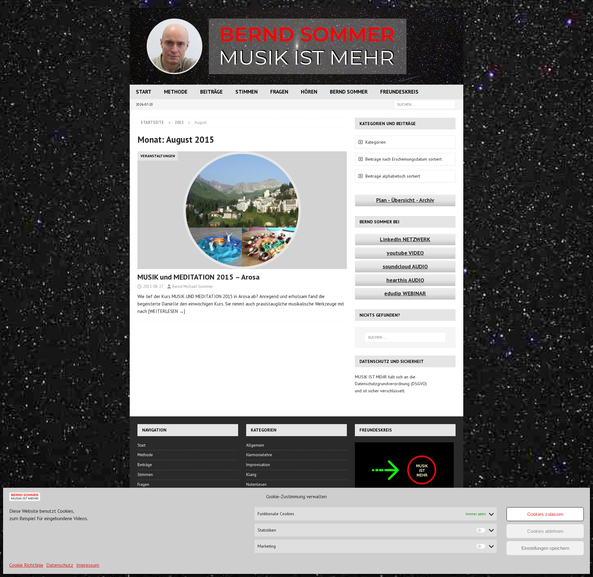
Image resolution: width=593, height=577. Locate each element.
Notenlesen (256, 484)
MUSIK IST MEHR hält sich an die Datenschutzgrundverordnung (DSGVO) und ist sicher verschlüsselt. (391, 384)
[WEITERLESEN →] (166, 311)
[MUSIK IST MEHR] (296, 81)
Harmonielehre (259, 454)
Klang (251, 474)
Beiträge (211, 91)
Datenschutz (59, 565)
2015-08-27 (153, 286)
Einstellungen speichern (545, 548)
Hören (309, 91)
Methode (175, 91)
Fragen (279, 91)
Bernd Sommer (349, 91)
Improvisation (258, 464)
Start (143, 91)
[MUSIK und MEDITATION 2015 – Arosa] (242, 210)
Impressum (87, 565)
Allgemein (255, 445)
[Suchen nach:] (425, 104)
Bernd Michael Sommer (192, 286)
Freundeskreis (399, 91)
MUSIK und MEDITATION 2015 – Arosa (198, 277)
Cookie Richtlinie (26, 565)
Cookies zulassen (545, 514)
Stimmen (246, 91)
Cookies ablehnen (545, 531)
